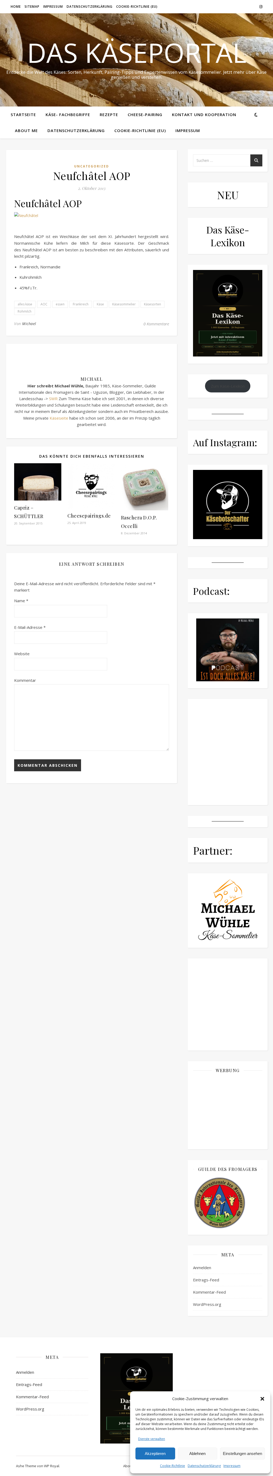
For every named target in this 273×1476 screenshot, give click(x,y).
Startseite (23, 114)
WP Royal (51, 1465)
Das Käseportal (136, 52)
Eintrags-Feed (206, 1279)
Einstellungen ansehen (242, 1453)
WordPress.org (207, 1304)
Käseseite (59, 418)
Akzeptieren (155, 1453)
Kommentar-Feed (209, 1292)
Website (22, 653)
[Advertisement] (227, 1110)
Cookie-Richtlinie (172, 1465)
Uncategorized (91, 166)
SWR (53, 398)
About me (26, 130)
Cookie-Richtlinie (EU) (137, 6)
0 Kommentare (156, 323)
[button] (262, 1398)
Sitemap (32, 6)
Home (16, 6)
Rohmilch (24, 311)
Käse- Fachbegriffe (68, 114)
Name (21, 600)
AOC (44, 304)
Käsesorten (152, 304)
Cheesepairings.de (89, 515)
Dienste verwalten (151, 1439)
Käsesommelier (124, 304)
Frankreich (81, 304)
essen (60, 304)
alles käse (25, 304)
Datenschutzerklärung (204, 1465)
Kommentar (25, 680)
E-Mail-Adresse (30, 627)
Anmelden (202, 1267)
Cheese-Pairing (145, 114)
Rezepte (109, 114)
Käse (100, 304)
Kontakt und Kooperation (204, 114)
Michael (29, 323)
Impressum (231, 1465)
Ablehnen (197, 1453)
